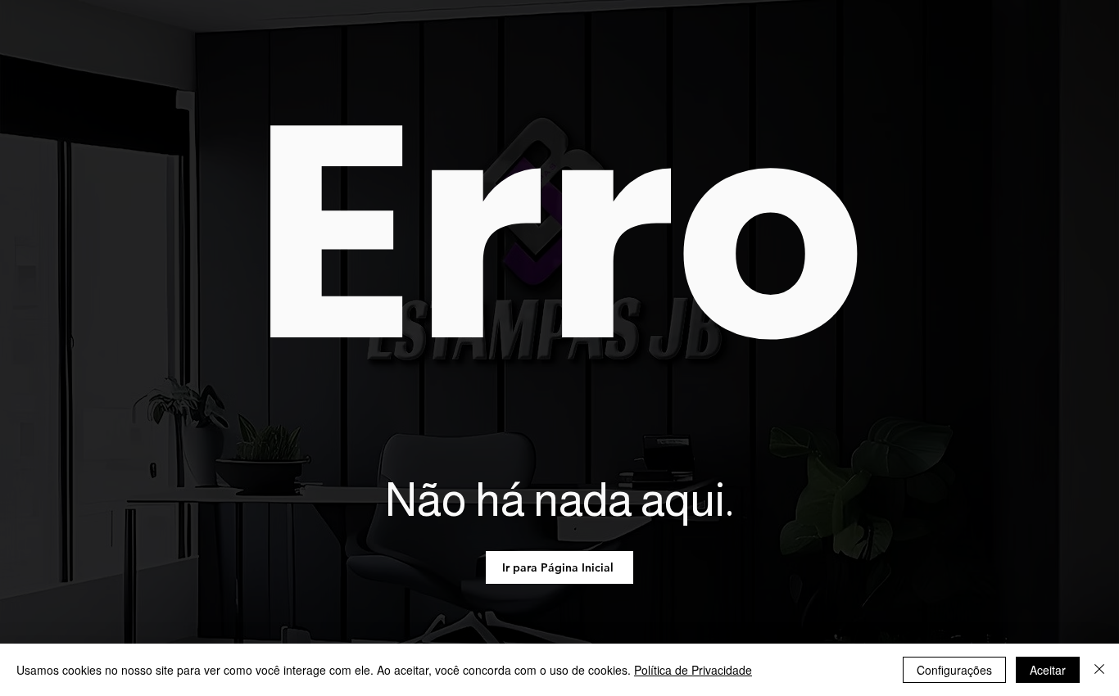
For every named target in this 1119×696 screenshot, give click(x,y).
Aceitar (1048, 670)
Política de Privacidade (693, 670)
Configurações (954, 670)
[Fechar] (1099, 670)
